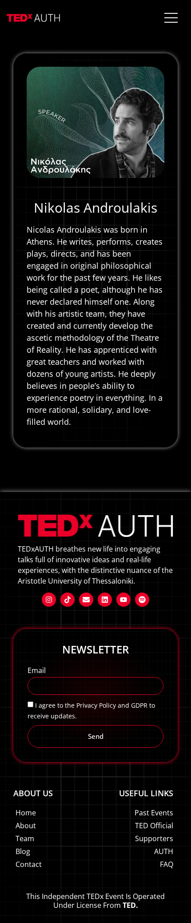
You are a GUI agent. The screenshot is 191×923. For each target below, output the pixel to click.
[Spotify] (142, 599)
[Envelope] (86, 599)
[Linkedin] (105, 599)
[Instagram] (49, 599)
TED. (130, 905)
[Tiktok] (67, 599)
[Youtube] (123, 599)
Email (37, 671)
